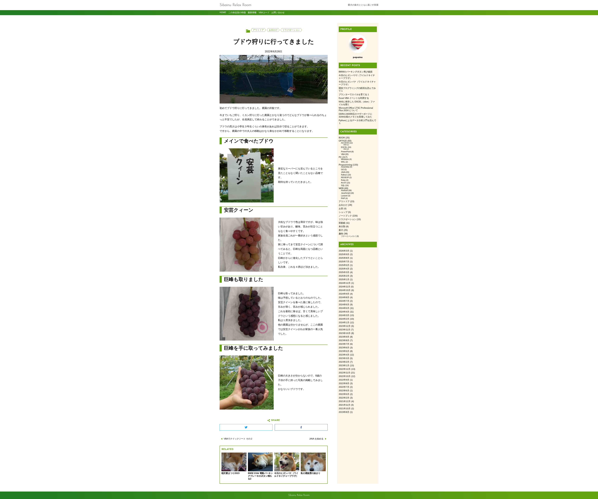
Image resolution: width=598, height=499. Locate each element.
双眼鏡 (342, 223)
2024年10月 (345, 290)
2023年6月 (344, 347)
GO (342, 169)
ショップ (343, 212)
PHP (343, 198)
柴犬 (341, 230)
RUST (343, 183)
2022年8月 (344, 383)
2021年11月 (344, 405)
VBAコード (264, 12)
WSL (343, 162)
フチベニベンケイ (348, 236)
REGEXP (345, 177)
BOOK (342, 138)
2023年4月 (344, 355)
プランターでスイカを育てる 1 (354, 94)
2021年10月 (345, 408)
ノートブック (345, 216)
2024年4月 (344, 312)
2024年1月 (344, 322)
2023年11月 (344, 330)
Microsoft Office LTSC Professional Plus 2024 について (356, 109)
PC (340, 157)
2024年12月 (345, 283)
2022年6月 (344, 390)
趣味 (341, 234)
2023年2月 (344, 362)
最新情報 (252, 12)
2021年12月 (345, 401)
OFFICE (343, 141)
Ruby (343, 180)
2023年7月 (344, 344)
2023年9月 (344, 337)
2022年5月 (344, 394)
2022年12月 (345, 369)
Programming (345, 165)
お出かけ (273, 30)
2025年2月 (344, 276)
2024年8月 (344, 297)
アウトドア (258, 30)
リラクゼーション (291, 30)
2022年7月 (344, 387)
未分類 (342, 226)
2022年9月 (344, 380)
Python (344, 175)
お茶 (341, 208)
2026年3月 (344, 251)
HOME (223, 12)
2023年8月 (344, 340)
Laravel (344, 196)
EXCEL (344, 147)
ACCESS (345, 143)
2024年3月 (344, 315)
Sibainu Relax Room (235, 5)
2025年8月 (344, 258)
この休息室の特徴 (237, 12)
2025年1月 (344, 279)
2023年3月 (344, 358)
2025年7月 (344, 261)
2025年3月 (344, 272)
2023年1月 (344, 365)
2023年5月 (344, 351)
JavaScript (345, 193)
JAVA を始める (316, 439)
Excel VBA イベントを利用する (354, 98)
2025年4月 (344, 269)
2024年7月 (344, 301)
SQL (343, 185)
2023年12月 (345, 326)
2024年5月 (344, 308)
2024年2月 (344, 319)
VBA (344, 145)
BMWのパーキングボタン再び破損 (355, 72)
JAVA (343, 172)
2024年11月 (344, 286)
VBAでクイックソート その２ (238, 439)
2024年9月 (344, 294)
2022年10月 (345, 376)
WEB (341, 188)
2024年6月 (344, 304)
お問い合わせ (278, 12)
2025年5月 (344, 265)
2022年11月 (344, 373)
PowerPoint (346, 152)
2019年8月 (344, 412)
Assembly (345, 167)
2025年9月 (344, 254)
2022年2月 (344, 398)
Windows (345, 159)
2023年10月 (345, 333)
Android (344, 190)
